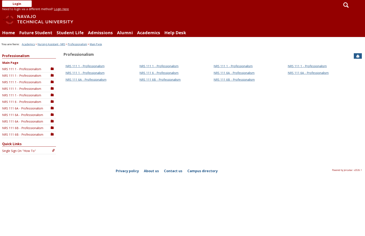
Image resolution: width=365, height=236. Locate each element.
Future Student (35, 32)
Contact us (173, 171)
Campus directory (202, 171)
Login (17, 4)
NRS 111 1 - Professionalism (21, 69)
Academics (148, 32)
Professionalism (77, 44)
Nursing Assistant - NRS (51, 44)
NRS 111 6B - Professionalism (22, 128)
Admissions (100, 32)
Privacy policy (127, 171)
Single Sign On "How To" (19, 151)
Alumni (125, 32)
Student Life (70, 32)
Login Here (61, 9)
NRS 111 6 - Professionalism (21, 102)
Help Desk (175, 32)
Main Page (96, 44)
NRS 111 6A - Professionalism (22, 108)
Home (8, 32)
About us (151, 171)
